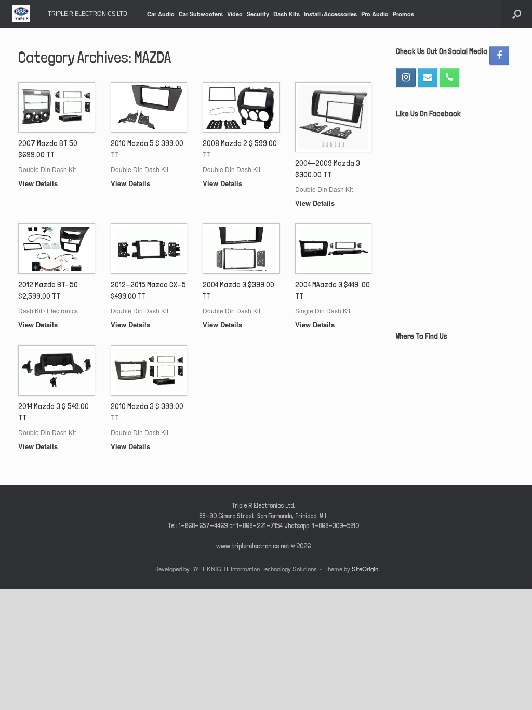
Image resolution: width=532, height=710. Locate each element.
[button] (516, 14)
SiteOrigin (365, 568)
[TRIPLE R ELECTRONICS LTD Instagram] (406, 77)
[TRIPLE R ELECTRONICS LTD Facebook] (499, 55)
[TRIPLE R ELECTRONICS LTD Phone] (449, 77)
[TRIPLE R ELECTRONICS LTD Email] (427, 77)
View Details (39, 183)
